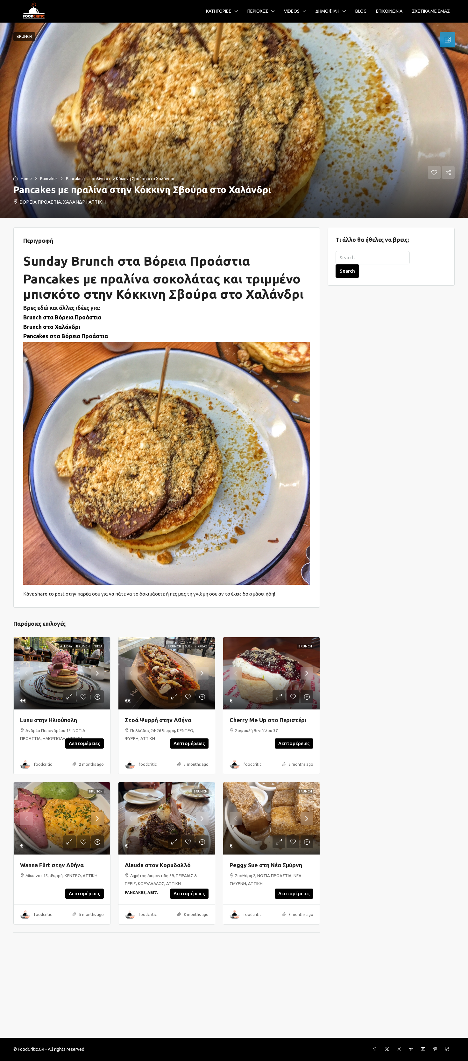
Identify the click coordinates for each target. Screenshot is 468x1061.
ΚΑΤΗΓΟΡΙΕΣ (218, 11)
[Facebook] (375, 1049)
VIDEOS (292, 11)
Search (347, 271)
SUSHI (189, 646)
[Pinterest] (436, 1049)
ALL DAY (66, 646)
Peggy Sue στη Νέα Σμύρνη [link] (266, 865)
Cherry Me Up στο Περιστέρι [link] (268, 720)
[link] (62, 673)
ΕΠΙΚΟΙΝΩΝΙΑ (389, 11)
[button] (234, 120)
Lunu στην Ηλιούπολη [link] (48, 720)
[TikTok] (448, 1049)
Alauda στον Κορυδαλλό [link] (158, 865)
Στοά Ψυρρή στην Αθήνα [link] (158, 720)
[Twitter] (388, 1049)
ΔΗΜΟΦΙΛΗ (327, 11)
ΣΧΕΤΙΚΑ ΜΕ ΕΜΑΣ (431, 11)
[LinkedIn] (412, 1049)
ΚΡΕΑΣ (202, 646)
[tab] (447, 39)
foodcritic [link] (43, 764)
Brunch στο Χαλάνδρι (51, 327)
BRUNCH (83, 646)
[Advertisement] (234, 990)
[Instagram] (400, 1049)
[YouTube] (424, 1049)
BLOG (360, 11)
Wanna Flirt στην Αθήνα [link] (52, 865)
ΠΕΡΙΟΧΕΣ (257, 11)
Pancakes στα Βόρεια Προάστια (65, 336)
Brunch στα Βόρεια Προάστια (62, 317)
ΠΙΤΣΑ (98, 646)
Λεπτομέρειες (84, 743)
